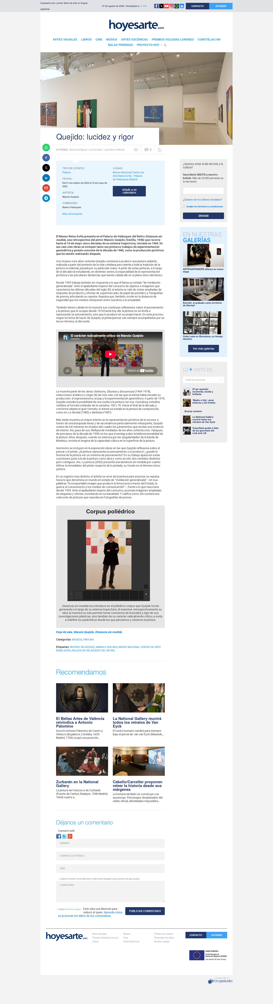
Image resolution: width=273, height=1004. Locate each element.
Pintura (66, 172)
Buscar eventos (193, 411)
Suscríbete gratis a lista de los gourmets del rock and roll (205, 430)
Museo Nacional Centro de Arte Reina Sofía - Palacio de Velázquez (128, 176)
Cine (125, 937)
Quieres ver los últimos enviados (202, 199)
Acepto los (69, 909)
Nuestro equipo (162, 941)
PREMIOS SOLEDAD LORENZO (173, 39)
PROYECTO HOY (148, 45)
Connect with (66, 830)
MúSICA (111, 39)
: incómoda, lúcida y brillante (202, 391)
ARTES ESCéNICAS (134, 39)
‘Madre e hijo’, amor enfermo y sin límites (203, 401)
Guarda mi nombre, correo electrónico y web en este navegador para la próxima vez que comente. (100, 879)
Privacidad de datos (164, 937)
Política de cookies (163, 933)
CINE (99, 39)
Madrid (133, 179)
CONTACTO (197, 6)
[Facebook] (58, 836)
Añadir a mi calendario (129, 191)
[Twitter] (64, 836)
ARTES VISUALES (65, 39)
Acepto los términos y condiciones (204, 206)
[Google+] (70, 836)
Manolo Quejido (106, 647)
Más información (72, 213)
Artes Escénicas (131, 941)
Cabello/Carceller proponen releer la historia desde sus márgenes (137, 785)
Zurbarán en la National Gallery (77, 783)
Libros (95, 941)
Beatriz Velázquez (82, 647)
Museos (77, 639)
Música (126, 933)
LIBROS (86, 39)
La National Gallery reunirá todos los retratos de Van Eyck (137, 722)
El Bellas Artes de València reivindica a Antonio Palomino (80, 722)
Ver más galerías (203, 348)
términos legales (74, 909)
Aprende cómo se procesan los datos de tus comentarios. (90, 914)
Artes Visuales (99, 933)
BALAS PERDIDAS (120, 45)
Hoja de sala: (89, 632)
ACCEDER (220, 6)
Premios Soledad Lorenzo (105, 937)
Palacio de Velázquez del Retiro (93, 650)
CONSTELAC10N (209, 39)
